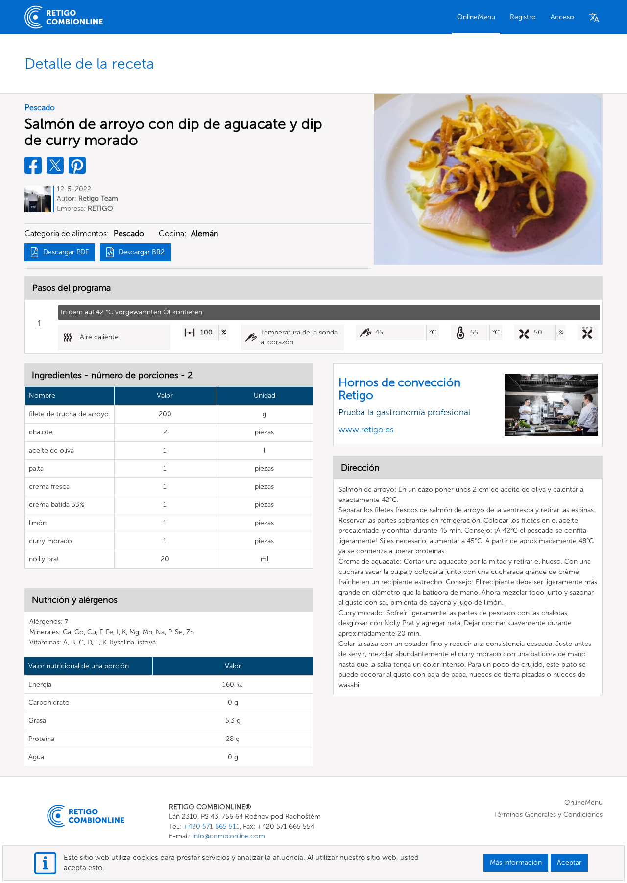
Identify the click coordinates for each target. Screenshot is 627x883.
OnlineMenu (476, 17)
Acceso (562, 17)
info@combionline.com (229, 836)
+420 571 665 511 (211, 826)
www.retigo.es (366, 429)
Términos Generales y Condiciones (548, 815)
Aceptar (569, 863)
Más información (516, 863)
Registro (523, 17)
